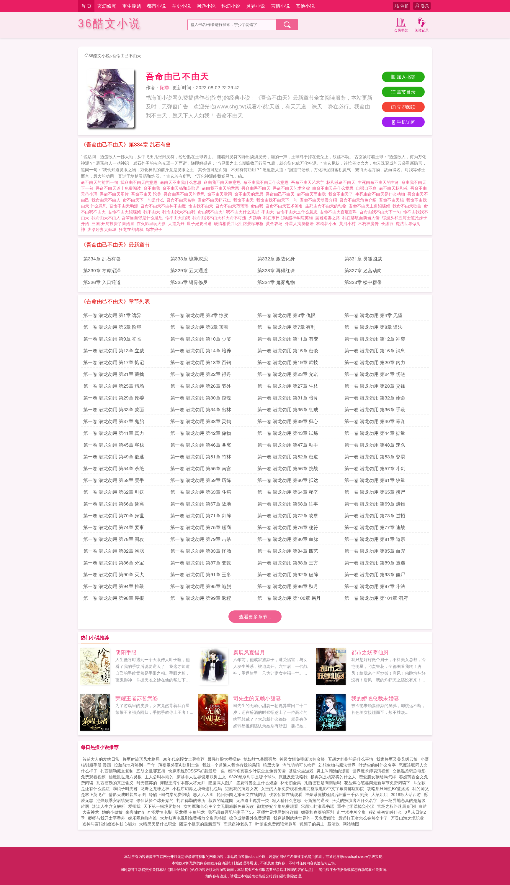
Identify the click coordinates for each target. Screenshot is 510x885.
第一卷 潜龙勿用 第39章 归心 (287, 421)
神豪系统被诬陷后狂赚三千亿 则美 (336, 794)
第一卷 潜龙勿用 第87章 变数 (200, 562)
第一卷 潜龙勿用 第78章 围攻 (113, 539)
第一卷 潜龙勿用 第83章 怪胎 (200, 550)
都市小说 (156, 5)
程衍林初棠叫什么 (385, 812)
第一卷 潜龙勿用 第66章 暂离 (113, 503)
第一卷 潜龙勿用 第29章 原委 (113, 397)
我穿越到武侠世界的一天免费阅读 (304, 818)
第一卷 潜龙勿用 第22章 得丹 (200, 374)
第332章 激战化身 (276, 258)
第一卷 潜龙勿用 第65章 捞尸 (374, 491)
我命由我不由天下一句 (278, 200)
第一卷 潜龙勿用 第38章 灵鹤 (200, 421)
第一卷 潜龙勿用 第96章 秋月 (287, 586)
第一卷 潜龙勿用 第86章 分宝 (113, 562)
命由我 (258, 206)
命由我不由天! (212, 211)
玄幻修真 (106, 5)
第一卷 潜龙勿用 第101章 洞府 (376, 598)
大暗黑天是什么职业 (157, 824)
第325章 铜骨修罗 (189, 282)
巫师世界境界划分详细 (277, 812)
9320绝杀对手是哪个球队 (252, 777)
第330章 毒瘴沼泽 (102, 270)
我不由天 (152, 211)
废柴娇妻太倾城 (101, 229)
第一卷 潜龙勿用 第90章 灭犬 (113, 574)
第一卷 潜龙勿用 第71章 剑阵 (200, 515)
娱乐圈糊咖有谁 (142, 818)
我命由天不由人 (107, 200)
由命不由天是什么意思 (334, 188)
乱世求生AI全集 (351, 812)
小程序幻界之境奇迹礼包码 (197, 788)
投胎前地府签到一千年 (134, 765)
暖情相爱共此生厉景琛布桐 (239, 223)
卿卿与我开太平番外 (106, 818)
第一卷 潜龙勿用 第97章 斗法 (374, 586)
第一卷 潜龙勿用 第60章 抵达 (287, 480)
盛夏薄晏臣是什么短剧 (256, 782)
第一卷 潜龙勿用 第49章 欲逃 (113, 456)
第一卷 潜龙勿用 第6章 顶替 (199, 326)
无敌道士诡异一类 (252, 800)
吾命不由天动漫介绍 (319, 200)
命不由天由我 (178, 217)
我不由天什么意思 (243, 211)
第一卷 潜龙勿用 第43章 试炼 (287, 433)
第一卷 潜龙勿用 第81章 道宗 (374, 539)
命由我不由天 (201, 206)
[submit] (287, 24)
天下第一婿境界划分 (162, 806)
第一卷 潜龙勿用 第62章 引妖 (113, 491)
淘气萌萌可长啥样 (299, 765)
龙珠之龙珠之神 (154, 788)
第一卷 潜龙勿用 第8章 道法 (373, 326)
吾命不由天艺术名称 (292, 188)
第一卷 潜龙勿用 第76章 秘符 (287, 527)
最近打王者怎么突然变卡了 (363, 818)
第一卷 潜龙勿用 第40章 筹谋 (374, 421)
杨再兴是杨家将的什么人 (333, 777)
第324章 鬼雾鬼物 (276, 282)
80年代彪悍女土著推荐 (184, 759)
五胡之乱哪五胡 (150, 771)
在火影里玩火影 (151, 223)
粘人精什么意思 (286, 800)
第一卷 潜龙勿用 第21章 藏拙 (113, 374)
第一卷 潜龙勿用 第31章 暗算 (287, 397)
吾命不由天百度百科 (339, 211)
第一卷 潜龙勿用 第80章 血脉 (287, 539)
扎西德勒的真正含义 (114, 782)
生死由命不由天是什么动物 (381, 194)
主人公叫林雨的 (159, 777)
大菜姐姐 (379, 794)
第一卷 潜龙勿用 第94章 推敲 (113, 586)
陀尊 (164, 87)
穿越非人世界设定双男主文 (201, 777)
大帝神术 (90, 812)
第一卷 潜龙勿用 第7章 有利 (286, 326)
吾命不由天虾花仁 (215, 200)
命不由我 (152, 188)
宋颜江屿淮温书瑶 (317, 806)
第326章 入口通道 (102, 282)
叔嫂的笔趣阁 (220, 800)
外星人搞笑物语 (299, 223)
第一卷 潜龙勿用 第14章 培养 (200, 350)
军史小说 (181, 5)
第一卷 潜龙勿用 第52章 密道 (287, 456)
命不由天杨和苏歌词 (182, 188)
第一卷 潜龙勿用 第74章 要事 (113, 527)
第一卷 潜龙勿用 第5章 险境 (112, 326)
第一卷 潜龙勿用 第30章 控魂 (200, 397)
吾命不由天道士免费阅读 (119, 188)
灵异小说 (255, 5)
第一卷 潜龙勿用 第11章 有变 (287, 338)
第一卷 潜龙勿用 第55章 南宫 (200, 468)
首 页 (86, 5)
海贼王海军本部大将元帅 (182, 782)
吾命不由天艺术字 (308, 182)
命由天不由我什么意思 (182, 182)
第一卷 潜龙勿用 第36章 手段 (374, 409)
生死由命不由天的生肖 (379, 182)
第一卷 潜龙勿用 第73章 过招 (374, 515)
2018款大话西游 (406, 794)
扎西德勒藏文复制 (116, 771)
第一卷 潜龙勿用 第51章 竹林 (200, 456)
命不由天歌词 (220, 194)
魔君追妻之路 (327, 217)
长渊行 (387, 223)
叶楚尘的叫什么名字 (377, 765)
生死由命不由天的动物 (327, 206)
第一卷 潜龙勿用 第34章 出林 (200, 409)
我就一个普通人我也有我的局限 (231, 765)
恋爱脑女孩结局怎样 (377, 777)
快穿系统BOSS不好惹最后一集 (196, 771)
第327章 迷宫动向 (363, 270)
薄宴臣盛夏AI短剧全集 (178, 765)
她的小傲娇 (112, 812)
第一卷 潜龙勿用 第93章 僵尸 (374, 574)
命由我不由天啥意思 (223, 182)
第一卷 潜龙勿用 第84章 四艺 (287, 550)
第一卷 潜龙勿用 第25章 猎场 (113, 385)
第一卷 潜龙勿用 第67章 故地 (200, 503)
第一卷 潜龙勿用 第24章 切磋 (374, 374)
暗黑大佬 (271, 765)
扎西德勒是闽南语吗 (322, 782)
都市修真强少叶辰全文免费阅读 (257, 771)
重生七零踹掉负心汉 (355, 806)
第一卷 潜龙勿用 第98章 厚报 (113, 598)
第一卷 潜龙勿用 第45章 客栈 (113, 444)
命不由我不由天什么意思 (267, 182)
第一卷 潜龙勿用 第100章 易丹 (289, 598)
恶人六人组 (203, 794)
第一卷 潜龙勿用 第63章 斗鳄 (200, 491)
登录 (425, 6)
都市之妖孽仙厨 (369, 652)
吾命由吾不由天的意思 (185, 194)
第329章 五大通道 (189, 270)
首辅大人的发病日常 (101, 759)
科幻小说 (230, 5)
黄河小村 (347, 223)
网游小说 (206, 5)
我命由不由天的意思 (140, 182)
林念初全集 (290, 782)
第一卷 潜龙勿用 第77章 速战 (374, 527)
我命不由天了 (341, 194)
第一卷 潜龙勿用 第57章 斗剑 (374, 468)
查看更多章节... (255, 616)
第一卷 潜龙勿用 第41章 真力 (113, 433)
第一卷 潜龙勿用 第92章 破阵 (287, 574)
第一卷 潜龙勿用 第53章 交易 (374, 456)
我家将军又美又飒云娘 (397, 759)
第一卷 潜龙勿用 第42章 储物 (200, 433)
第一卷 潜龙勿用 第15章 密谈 (287, 350)
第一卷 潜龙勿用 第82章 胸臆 (113, 550)
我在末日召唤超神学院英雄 (288, 217)
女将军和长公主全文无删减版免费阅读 (219, 806)
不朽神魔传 (368, 223)
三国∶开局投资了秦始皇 (112, 223)
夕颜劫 (255, 217)
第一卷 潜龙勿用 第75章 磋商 (200, 527)
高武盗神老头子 (237, 824)
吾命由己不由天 (126, 55)
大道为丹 (176, 223)
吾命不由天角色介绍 (359, 200)
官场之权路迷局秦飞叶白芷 (402, 806)
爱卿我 (134, 806)
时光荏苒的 (146, 782)
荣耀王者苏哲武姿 (136, 698)
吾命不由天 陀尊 (147, 194)
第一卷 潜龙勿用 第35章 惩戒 (287, 409)
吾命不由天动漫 (124, 206)
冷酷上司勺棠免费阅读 (169, 794)
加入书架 (406, 76)
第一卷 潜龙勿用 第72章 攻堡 (287, 515)
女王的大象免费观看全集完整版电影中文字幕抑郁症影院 (312, 788)
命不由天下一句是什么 (144, 200)
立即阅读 (406, 106)
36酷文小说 (109, 23)
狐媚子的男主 (312, 824)
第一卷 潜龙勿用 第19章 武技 (287, 362)
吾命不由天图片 (115, 194)
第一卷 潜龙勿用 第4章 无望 (373, 315)
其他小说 (305, 5)
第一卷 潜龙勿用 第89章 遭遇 (374, 562)
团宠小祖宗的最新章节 (199, 824)
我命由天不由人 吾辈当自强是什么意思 (128, 217)
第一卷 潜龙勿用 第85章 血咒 (374, 550)
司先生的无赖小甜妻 (257, 698)
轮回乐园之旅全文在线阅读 (241, 794)
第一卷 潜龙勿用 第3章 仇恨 (286, 315)
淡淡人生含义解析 (108, 806)
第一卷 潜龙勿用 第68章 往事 (287, 503)
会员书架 (401, 29)
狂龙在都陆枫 (131, 229)
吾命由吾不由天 (257, 188)
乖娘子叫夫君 (125, 788)
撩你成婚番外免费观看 (249, 818)
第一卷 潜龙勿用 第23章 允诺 (287, 374)
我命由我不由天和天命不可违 (220, 217)
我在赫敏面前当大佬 (361, 217)
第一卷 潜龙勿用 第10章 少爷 (200, 338)
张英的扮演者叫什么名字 (354, 800)
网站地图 (351, 824)
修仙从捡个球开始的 (155, 800)
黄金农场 (274, 223)
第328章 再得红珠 (276, 270)
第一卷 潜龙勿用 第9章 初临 (112, 338)
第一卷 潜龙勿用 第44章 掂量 (374, 433)
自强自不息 (367, 188)
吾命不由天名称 (182, 200)
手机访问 (406, 121)
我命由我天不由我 (180, 211)
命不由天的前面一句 (100, 182)
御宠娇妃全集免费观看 (277, 806)
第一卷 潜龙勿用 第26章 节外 (200, 385)
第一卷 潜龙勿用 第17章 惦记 (113, 362)
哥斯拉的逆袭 (316, 800)
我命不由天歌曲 (408, 206)
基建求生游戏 (301, 771)
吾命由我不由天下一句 (381, 211)
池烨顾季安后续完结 (114, 800)
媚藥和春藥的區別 (317, 812)
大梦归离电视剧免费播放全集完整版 (193, 818)
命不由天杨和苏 (394, 188)
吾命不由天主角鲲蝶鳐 (371, 206)
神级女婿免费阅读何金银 (302, 759)
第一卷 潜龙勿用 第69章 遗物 (374, 503)
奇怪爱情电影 (159, 812)
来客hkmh (134, 812)
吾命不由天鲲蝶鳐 (125, 211)
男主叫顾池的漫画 (332, 771)
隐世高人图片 (220, 782)
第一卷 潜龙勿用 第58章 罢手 (113, 480)
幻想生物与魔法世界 (337, 765)
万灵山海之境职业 (407, 818)
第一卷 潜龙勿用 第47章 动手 (287, 444)
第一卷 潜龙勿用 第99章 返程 (200, 598)
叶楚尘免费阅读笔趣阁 (276, 824)
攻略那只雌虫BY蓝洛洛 (388, 788)
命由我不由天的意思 (221, 188)
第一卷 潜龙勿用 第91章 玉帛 (200, 574)
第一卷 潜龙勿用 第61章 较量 (374, 480)
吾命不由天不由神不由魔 (164, 206)
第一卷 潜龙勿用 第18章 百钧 (200, 362)
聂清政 (333, 824)
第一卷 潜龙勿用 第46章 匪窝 (200, 444)
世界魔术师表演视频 (371, 771)
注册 (405, 6)
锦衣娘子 (154, 229)
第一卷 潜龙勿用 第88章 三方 (287, 562)
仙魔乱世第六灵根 (125, 777)
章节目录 (406, 91)
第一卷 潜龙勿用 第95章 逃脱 (200, 586)
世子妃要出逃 (199, 223)
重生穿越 (131, 5)
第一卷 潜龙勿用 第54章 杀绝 (113, 468)
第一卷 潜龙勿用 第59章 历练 (200, 480)
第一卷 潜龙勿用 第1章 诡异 (112, 315)
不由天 (268, 211)
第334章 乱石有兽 (102, 258)
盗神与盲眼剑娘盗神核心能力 (109, 824)
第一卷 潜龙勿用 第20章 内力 (374, 362)
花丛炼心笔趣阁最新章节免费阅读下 (377, 782)
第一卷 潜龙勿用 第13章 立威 (113, 350)
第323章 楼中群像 (363, 282)
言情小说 (280, 5)
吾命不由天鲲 (392, 200)
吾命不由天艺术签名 (285, 206)
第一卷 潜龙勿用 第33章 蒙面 (113, 409)
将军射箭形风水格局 (141, 759)
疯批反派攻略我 (293, 777)
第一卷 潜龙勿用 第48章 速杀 (374, 444)
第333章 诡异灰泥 (189, 258)
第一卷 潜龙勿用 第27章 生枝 (287, 385)
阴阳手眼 (126, 652)
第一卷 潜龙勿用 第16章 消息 (374, 350)
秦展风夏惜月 (249, 652)
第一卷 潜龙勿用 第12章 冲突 (374, 338)
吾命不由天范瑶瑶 (233, 206)
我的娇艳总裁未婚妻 (375, 698)
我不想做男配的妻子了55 (231, 812)
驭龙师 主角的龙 (190, 812)
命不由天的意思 (250, 194)
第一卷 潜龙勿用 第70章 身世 (113, 515)
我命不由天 (244, 200)
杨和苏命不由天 (342, 182)
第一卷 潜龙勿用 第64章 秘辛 (287, 491)
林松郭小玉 (326, 223)
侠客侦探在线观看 (285, 794)
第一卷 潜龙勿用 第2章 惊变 (199, 315)
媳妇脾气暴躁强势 (260, 759)
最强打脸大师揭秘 (224, 759)
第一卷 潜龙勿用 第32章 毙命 (374, 397)
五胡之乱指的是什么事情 (350, 759)
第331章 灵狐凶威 (363, 258)
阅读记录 (422, 29)
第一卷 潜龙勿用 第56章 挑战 (287, 468)
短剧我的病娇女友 (241, 788)
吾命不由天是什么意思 (298, 211)
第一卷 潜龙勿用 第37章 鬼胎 (113, 421)
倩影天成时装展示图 (127, 794)
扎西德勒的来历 (190, 800)
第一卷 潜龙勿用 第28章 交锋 (374, 385)
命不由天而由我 (312, 194)
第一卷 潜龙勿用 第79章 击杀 (200, 539)
